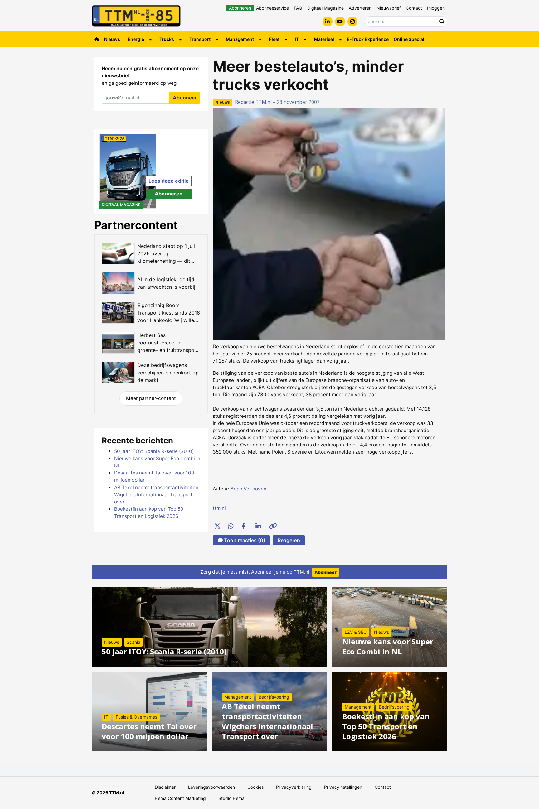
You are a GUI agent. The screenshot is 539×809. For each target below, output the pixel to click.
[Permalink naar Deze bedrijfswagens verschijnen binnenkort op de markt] (151, 372)
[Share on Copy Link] (272, 526)
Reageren (289, 540)
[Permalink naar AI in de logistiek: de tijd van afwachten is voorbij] (151, 283)
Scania (133, 642)
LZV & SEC (356, 632)
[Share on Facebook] (244, 526)
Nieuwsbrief (388, 8)
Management (240, 39)
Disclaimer (165, 787)
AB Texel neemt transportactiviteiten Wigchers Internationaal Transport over (156, 494)
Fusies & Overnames (136, 717)
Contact (414, 8)
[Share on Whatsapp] (230, 526)
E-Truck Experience (368, 39)
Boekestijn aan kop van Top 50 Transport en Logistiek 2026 (386, 726)
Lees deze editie (168, 181)
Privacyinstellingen (343, 787)
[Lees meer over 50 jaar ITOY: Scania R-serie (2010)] (209, 627)
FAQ (298, 8)
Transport (200, 39)
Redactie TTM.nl (253, 102)
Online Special (409, 39)
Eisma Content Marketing (180, 798)
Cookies (255, 787)
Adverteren (360, 8)
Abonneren (240, 8)
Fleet (274, 39)
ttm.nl (219, 508)
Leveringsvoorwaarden (211, 787)
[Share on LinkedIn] (258, 526)
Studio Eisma (231, 798)
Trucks (166, 39)
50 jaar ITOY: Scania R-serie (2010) (154, 451)
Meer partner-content (151, 398)
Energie (136, 39)
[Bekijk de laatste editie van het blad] (127, 171)
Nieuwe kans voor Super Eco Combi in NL (387, 646)
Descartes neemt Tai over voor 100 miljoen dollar (149, 731)
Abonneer (185, 97)
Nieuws (112, 39)
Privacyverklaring (294, 787)
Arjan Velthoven (248, 489)
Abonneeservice (272, 8)
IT (297, 39)
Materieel (324, 39)
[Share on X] (217, 526)
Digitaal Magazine (325, 8)
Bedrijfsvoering (274, 697)
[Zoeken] (442, 21)
